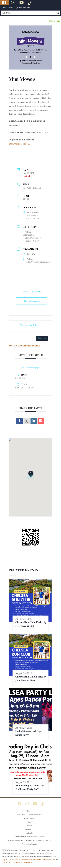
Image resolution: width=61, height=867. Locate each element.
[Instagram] (13, 2)
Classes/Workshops (33, 237)
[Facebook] (4, 2)
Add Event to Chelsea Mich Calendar (29, 836)
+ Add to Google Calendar (31, 291)
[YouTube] (22, 2)
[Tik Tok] (30, 2)
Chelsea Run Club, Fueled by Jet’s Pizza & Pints (30, 623)
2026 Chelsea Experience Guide (16, 7)
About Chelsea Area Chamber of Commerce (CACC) (29, 840)
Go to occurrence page (30, 367)
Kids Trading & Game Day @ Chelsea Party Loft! (29, 787)
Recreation (29, 829)
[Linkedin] (33, 421)
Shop (29, 822)
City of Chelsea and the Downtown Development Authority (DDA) (28, 859)
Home (29, 811)
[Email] (41, 421)
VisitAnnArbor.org (29, 843)
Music (29, 825)
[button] (52, 20)
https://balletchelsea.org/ (19, 143)
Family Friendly (32, 240)
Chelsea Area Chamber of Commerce (17, 862)
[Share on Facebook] (19, 421)
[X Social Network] (26, 421)
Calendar (29, 832)
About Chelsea (29, 818)
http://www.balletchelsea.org (39, 261)
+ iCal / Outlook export (31, 301)
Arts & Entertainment (29, 233)
